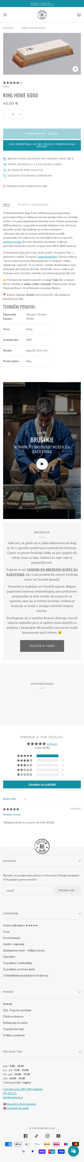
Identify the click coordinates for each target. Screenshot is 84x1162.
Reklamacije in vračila (15, 1022)
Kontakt (7, 1004)
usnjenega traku (12, 242)
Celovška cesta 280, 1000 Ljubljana (23, 1089)
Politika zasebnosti (14, 1035)
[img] (11, 809)
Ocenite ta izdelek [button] (42, 784)
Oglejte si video (42, 645)
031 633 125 (10, 1093)
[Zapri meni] (9, 15)
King (6, 86)
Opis (6, 204)
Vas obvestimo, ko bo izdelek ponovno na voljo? (42, 145)
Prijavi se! (67, 890)
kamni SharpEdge (47, 256)
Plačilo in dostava (33, 204)
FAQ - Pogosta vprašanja (17, 1010)
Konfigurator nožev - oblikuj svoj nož (24, 950)
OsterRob (40, 1128)
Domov (8, 27)
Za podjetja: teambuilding (17, 963)
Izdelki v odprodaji (13, 944)
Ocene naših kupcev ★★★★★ (20, 925)
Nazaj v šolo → (42, 3)
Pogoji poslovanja (13, 1029)
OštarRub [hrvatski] (18, 1108)
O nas (6, 931)
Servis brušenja (11, 938)
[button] (11, 82)
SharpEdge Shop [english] (21, 1104)
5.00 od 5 (52, 744)
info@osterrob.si (13, 1097)
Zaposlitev (9, 956)
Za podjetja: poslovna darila (19, 969)
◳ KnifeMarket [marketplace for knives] (25, 975)
